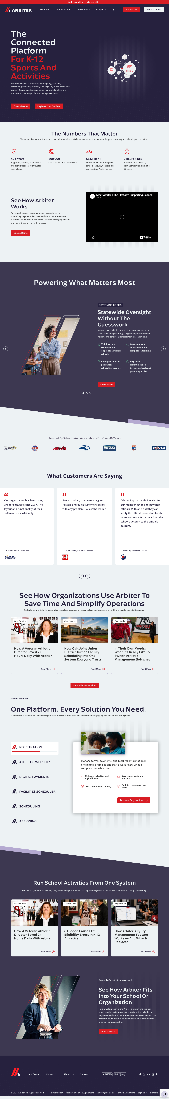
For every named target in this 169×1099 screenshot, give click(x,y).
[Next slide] (163, 348)
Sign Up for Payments (148, 1092)
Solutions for (63, 9)
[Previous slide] (81, 576)
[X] (144, 1074)
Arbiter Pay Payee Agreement (80, 1092)
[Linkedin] (157, 1074)
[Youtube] (148, 1074)
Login (131, 9)
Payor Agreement (105, 1092)
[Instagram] (153, 1074)
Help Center (33, 1074)
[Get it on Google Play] (120, 1074)
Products (44, 9)
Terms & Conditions (126, 1092)
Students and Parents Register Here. (84, 2)
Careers (84, 1074)
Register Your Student (49, 106)
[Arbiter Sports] (18, 9)
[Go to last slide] (5, 348)
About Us (69, 1074)
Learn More (106, 384)
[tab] (83, 393)
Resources (83, 9)
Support (100, 9)
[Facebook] (140, 1074)
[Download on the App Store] (107, 1074)
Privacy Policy (56, 1092)
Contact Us (52, 1074)
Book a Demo (154, 9)
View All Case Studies (84, 685)
